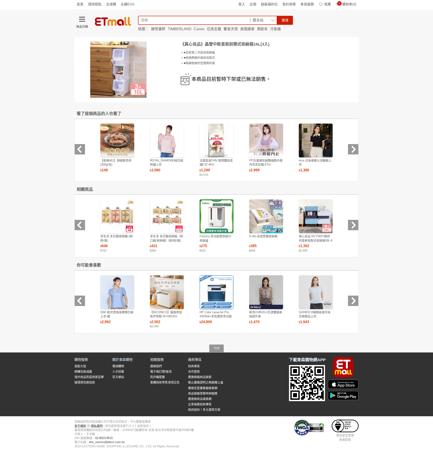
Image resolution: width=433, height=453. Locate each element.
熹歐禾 (262, 29)
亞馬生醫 (214, 29)
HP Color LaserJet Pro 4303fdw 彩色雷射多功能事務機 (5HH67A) (216, 316)
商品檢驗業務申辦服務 (202, 393)
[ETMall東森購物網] (113, 21)
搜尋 (285, 20)
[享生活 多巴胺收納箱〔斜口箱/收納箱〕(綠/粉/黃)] (167, 216)
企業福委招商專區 (200, 404)
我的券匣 (289, 4)
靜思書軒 (158, 29)
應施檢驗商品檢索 (200, 377)
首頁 (80, 4)
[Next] (353, 149)
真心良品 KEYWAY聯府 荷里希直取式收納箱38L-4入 (315, 240)
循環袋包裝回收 (84, 382)
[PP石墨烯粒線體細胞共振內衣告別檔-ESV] (266, 140)
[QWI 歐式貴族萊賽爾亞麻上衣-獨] (117, 292)
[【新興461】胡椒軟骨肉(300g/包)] (117, 140)
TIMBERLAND (179, 29)
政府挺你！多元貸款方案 (204, 409)
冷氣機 (275, 29)
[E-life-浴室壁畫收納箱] (266, 216)
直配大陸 (80, 366)
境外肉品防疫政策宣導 (89, 377)
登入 (241, 4)
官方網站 (118, 377)
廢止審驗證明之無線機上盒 (205, 382)
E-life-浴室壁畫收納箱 (263, 236)
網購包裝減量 (83, 371)
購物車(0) (347, 4)
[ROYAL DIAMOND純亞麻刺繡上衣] (167, 140)
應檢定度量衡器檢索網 (202, 388)
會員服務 (307, 4)
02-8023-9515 (104, 438)
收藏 (327, 4)
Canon (199, 29)
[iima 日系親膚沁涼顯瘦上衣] (316, 140)
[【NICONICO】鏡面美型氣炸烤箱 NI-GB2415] (167, 292)
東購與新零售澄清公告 (165, 382)
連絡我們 (156, 366)
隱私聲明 (97, 426)
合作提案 (194, 371)
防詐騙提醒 (157, 377)
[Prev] (80, 149)
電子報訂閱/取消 (161, 371)
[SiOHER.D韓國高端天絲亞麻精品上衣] (316, 292)
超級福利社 (269, 4)
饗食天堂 (230, 29)
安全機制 (80, 426)
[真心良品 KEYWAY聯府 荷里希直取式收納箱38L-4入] (316, 216)
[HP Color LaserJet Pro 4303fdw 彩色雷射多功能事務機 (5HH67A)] (216, 292)
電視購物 (118, 366)
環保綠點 (94, 4)
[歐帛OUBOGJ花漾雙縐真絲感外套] (266, 292)
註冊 (253, 4)
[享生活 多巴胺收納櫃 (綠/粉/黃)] (117, 216)
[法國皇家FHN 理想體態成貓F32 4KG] (216, 140)
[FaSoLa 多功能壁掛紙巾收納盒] (216, 216)
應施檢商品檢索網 (200, 398)
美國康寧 (247, 29)
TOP (217, 348)
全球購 (111, 4)
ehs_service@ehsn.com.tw (106, 442)
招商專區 (194, 366)
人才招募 (118, 371)
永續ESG (128, 4)
